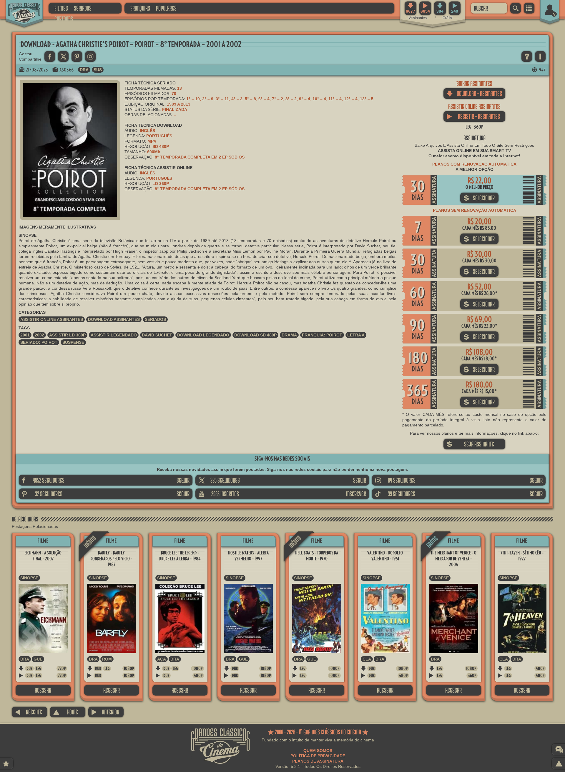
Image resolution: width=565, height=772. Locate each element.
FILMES (61, 8)
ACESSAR (43, 690)
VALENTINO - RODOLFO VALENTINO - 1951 (385, 555)
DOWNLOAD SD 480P (255, 335)
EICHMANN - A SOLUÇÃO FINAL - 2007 (43, 555)
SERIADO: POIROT (38, 342)
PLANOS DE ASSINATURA (317, 761)
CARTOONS (63, 18)
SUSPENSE (73, 342)
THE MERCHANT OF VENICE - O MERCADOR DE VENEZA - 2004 (453, 558)
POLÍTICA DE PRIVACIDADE (317, 755)
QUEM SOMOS (317, 750)
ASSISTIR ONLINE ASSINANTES (51, 319)
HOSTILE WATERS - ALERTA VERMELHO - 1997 (248, 555)
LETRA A (356, 335)
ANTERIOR (105, 712)
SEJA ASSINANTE (470, 444)
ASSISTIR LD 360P (67, 335)
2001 (25, 335)
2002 (39, 335)
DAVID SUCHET (157, 335)
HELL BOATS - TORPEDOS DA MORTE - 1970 (316, 555)
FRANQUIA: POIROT (322, 335)
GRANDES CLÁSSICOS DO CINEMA (19, 8)
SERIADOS (83, 8)
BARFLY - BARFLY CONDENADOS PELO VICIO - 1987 (111, 558)
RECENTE (28, 712)
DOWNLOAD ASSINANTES (114, 319)
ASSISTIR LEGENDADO (114, 335)
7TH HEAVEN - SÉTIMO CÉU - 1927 (522, 555)
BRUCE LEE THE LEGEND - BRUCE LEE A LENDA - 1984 (180, 555)
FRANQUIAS (140, 8)
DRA (84, 69)
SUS (98, 69)
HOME (65, 712)
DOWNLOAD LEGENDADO (203, 335)
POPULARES (166, 8)
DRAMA (289, 335)
